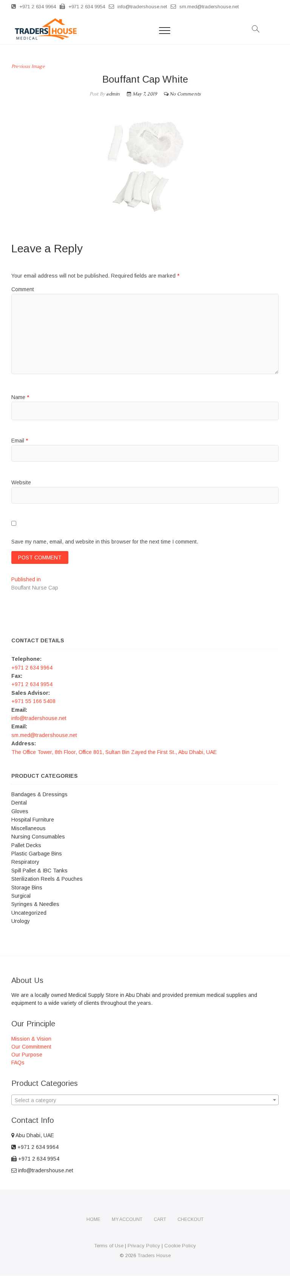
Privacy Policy (144, 1245)
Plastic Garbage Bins (36, 854)
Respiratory (25, 862)
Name (20, 397)
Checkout (190, 1219)
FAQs (18, 1062)
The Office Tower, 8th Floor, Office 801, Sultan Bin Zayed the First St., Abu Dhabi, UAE (114, 752)
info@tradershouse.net (141, 6)
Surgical (21, 896)
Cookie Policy (180, 1245)
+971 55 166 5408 (33, 701)
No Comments (185, 94)
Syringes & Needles (35, 904)
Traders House (154, 1255)
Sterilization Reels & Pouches (47, 879)
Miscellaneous (28, 828)
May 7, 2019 (144, 94)
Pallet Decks (26, 845)
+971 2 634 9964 (37, 6)
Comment (22, 289)
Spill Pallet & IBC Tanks (39, 871)
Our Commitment (31, 1047)
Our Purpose (26, 1055)
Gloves (19, 811)
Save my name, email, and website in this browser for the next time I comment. (104, 542)
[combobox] (145, 1100)
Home (93, 1219)
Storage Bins (26, 887)
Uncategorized (28, 913)
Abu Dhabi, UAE (34, 1135)
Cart (160, 1219)
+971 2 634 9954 (86, 6)
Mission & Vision (31, 1039)
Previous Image (28, 66)
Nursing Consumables (38, 837)
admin (112, 94)
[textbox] (145, 1100)
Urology (20, 921)
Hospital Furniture (32, 820)
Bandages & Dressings (39, 794)
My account (127, 1219)
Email (19, 441)
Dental (19, 803)
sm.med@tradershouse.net (208, 6)
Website (21, 482)
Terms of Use (108, 1245)
